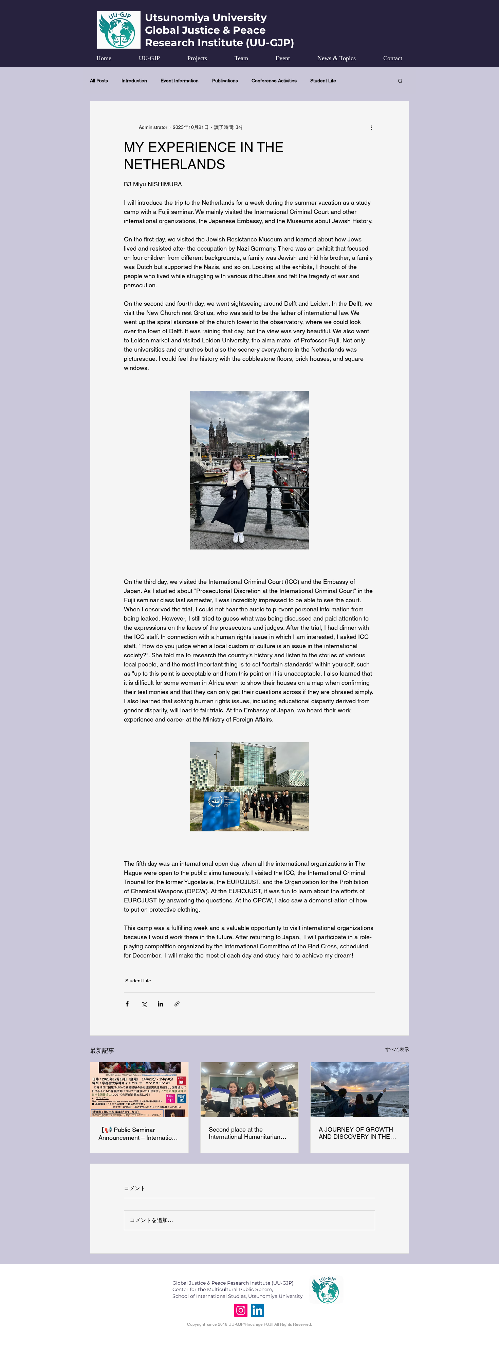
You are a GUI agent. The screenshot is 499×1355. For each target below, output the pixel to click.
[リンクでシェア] (177, 1004)
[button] (400, 80)
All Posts (99, 80)
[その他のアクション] (371, 127)
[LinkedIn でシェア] (160, 1004)
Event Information (180, 80)
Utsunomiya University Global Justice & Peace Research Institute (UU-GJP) (219, 30)
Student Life (323, 80)
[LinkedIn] (257, 1310)
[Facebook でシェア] (127, 1004)
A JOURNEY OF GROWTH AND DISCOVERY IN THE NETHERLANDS (356, 1133)
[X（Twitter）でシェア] (144, 1004)
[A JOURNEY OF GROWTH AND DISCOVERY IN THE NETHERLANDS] (360, 1089)
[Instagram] (240, 1310)
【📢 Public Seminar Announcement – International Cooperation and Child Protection (139, 1133)
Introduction (134, 80)
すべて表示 (397, 1049)
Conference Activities (274, 80)
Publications (225, 80)
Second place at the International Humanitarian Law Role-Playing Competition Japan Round (249, 1133)
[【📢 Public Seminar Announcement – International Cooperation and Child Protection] (139, 1089)
